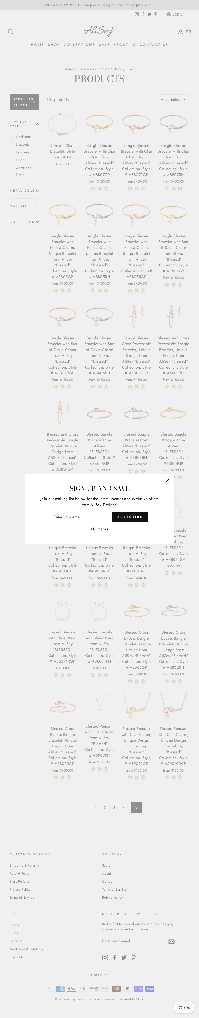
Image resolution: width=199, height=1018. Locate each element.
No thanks (99, 529)
